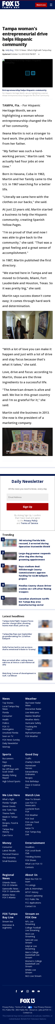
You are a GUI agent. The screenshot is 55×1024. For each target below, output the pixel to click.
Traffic (28, 758)
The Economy (9, 857)
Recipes (29, 777)
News (6, 698)
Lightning (6, 765)
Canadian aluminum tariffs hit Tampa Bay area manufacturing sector (34, 601)
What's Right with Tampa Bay (39, 50)
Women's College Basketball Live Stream (33, 964)
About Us (31, 875)
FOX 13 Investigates (8, 728)
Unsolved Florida (10, 732)
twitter (22, 991)
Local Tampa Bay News (10, 707)
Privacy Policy (31, 520)
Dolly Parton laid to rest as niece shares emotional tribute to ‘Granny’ (19, 648)
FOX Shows (30, 860)
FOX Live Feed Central (32, 823)
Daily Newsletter (10, 743)
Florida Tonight (9, 802)
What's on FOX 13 (33, 863)
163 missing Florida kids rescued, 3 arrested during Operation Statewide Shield (34, 543)
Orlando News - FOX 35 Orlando (9, 884)
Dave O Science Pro (32, 786)
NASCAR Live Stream (31, 941)
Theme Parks (8, 813)
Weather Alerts (32, 719)
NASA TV (29, 828)
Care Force (7, 835)
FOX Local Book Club (33, 852)
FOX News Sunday (11, 739)
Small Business (9, 861)
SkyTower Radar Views (33, 704)
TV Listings (30, 885)
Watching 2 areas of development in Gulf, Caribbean (19, 674)
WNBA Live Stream (30, 971)
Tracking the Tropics (31, 728)
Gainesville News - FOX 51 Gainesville (11, 890)
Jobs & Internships (34, 888)
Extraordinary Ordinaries (31, 773)
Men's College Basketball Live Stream (32, 955)
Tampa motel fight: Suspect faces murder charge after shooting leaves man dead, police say (17, 623)
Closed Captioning (33, 895)
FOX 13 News (20, 50)
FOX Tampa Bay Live (33, 833)
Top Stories (7, 702)
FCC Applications (33, 902)
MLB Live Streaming (30, 935)
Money (6, 843)
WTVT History (31, 892)
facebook (16, 991)
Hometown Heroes (30, 767)
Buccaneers (7, 758)
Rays (4, 762)
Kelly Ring (9, 50)
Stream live (7, 921)
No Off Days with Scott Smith (10, 770)
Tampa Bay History (7, 830)
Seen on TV (7, 736)
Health (5, 719)
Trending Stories (33, 856)
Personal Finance (10, 854)
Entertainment (35, 843)
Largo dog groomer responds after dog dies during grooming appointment (35, 556)
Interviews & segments (8, 926)
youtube (33, 991)
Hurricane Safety (33, 723)
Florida (5, 712)
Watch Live (41, 5)
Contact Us (30, 906)
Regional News (8, 876)
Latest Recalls (9, 850)
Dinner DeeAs (9, 806)
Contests (29, 867)
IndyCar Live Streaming (31, 947)
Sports (6, 754)
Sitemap (6, 746)
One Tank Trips (9, 809)
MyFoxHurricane (33, 732)
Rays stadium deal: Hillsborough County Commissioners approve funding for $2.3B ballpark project (33, 572)
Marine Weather (32, 716)
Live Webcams (32, 712)
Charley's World (32, 762)
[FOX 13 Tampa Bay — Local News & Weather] (10, 4)
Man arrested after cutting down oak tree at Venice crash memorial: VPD (18, 662)
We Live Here (11, 795)
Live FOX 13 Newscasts (31, 804)
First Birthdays (32, 781)
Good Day (31, 754)
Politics (5, 723)
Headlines (29, 847)
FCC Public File (32, 899)
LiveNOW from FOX (32, 810)
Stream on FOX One (32, 915)
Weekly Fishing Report (9, 776)
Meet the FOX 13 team (33, 880)
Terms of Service (29, 523)
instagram (27, 991)
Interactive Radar (33, 709)
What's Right (8, 799)
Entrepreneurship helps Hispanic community (24, 90)
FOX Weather (31, 736)
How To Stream (32, 799)
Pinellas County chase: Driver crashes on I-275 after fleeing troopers (35, 588)
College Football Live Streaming (33, 929)
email (38, 991)
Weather (31, 698)
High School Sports (11, 781)
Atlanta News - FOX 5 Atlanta (9, 896)
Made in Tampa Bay (9, 818)
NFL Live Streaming (30, 922)
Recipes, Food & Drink (10, 824)
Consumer (7, 716)
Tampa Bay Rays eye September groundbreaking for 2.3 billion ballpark (17, 636)
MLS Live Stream (33, 976)
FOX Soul (29, 818)
